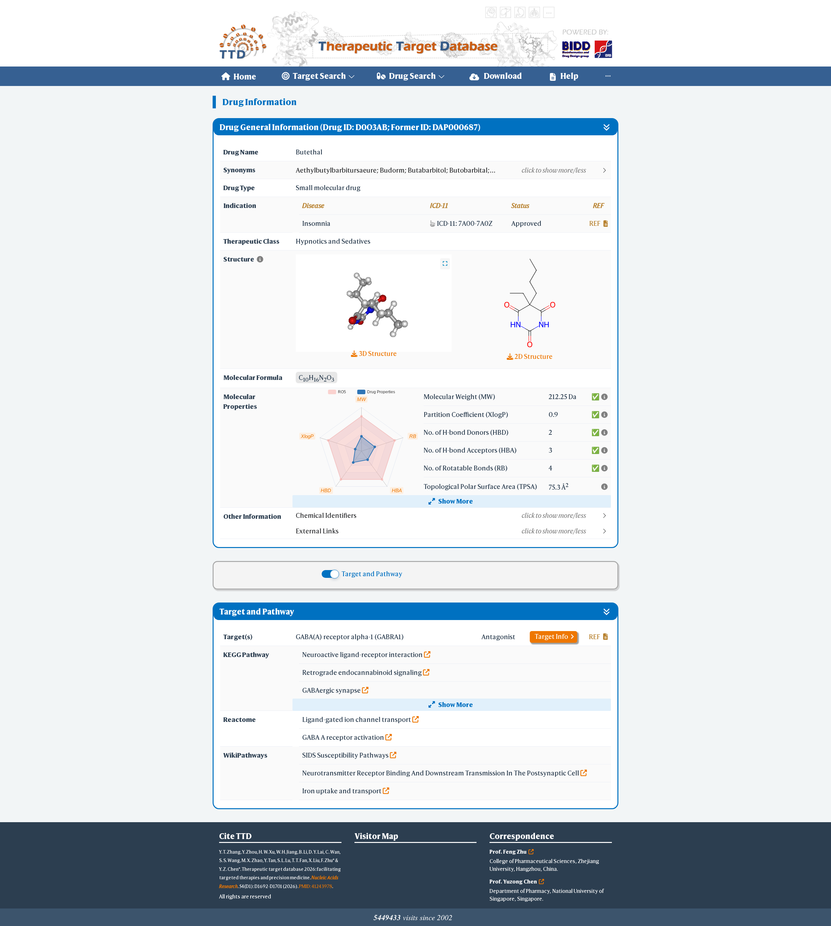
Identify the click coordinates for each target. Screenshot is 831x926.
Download (502, 75)
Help (568, 75)
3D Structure (377, 353)
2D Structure (532, 356)
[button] (453, 170)
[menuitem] (239, 76)
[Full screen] (445, 263)
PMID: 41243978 (315, 886)
